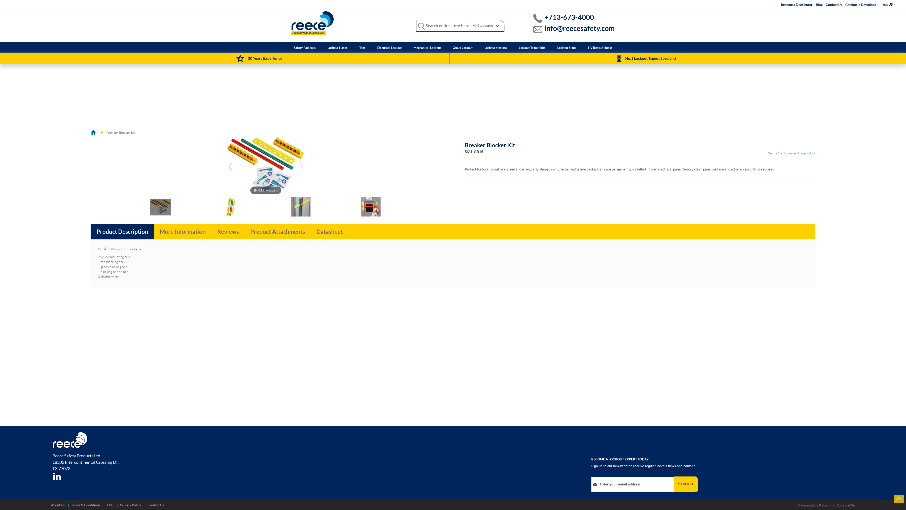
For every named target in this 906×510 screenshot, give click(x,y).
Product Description (122, 231)
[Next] (301, 166)
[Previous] (230, 166)
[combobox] (460, 26)
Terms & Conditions (85, 505)
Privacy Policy (130, 505)
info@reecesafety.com (580, 28)
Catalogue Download (860, 5)
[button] (889, 4)
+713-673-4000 (569, 17)
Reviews (228, 231)
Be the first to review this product (791, 153)
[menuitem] (305, 47)
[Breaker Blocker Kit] (160, 207)
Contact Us (834, 5)
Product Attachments (277, 231)
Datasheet (329, 231)
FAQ (110, 505)
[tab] (122, 231)
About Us (58, 505)
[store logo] (312, 23)
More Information (183, 231)
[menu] (453, 47)
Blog (819, 5)
